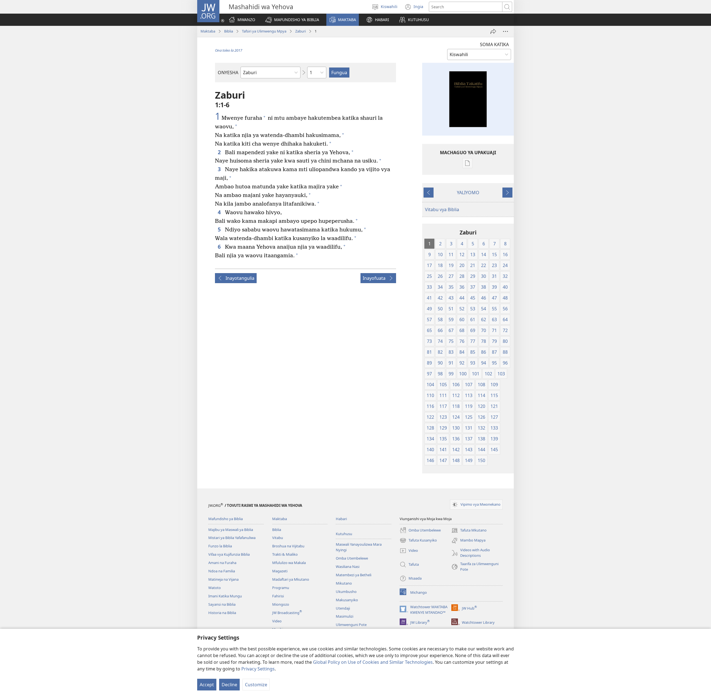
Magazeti (279, 570)
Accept (207, 685)
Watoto (214, 587)
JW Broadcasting (287, 612)
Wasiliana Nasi (347, 566)
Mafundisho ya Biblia (225, 518)
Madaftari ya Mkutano (290, 579)
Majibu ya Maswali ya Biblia (230, 529)
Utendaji (343, 608)
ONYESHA (228, 72)
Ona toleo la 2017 (228, 50)
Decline (229, 685)
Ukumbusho (346, 591)
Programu (280, 587)
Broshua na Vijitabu (288, 545)
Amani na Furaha (222, 562)
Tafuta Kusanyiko (418, 541)
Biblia (228, 31)
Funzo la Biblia (220, 545)
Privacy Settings (258, 669)
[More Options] (505, 31)
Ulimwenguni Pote (351, 624)
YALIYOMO (468, 192)
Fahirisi (278, 595)
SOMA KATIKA (494, 44)
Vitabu (277, 537)
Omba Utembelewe (352, 558)
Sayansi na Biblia (222, 604)
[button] (292, 20)
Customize (256, 685)
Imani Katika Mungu (225, 595)
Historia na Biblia (222, 612)
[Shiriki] (493, 31)
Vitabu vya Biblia (442, 209)
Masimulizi (344, 616)
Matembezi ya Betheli (353, 574)
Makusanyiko (347, 599)
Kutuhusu (344, 533)
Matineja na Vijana (223, 579)
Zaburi (300, 31)
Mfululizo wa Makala (289, 562)
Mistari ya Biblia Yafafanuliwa (232, 537)
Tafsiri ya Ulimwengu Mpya (264, 31)
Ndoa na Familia (221, 570)
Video (277, 620)
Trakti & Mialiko (285, 554)
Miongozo (280, 604)
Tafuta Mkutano (469, 531)
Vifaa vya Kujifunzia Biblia (229, 554)
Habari (341, 518)
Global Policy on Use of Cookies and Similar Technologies (373, 662)
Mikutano (344, 583)
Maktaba (208, 31)
